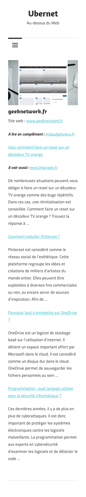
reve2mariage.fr (44, 167)
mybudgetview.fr (60, 134)
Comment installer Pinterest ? (34, 236)
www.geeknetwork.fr (44, 121)
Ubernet (43, 13)
